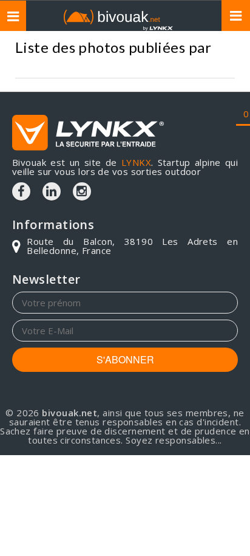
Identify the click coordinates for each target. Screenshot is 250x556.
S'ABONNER (125, 359)
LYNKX (136, 162)
